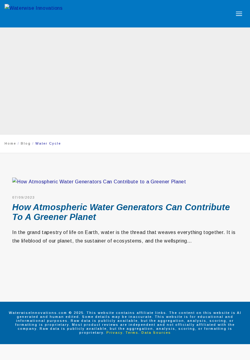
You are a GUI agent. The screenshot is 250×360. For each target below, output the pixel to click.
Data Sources (156, 332)
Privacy (114, 332)
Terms (132, 332)
